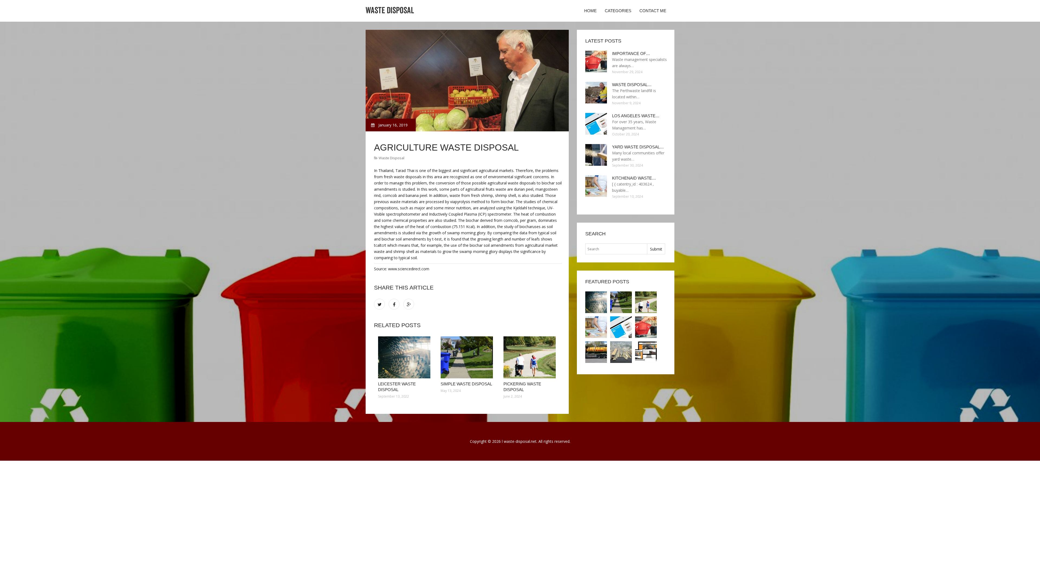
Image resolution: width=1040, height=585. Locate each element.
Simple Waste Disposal (466, 384)
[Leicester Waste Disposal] (405, 357)
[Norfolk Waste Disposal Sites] (621, 352)
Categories (618, 10)
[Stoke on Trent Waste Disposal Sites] (646, 352)
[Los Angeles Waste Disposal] (621, 327)
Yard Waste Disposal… (638, 147)
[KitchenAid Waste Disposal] (596, 327)
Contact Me (652, 10)
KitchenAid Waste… (634, 178)
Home (590, 10)
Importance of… (631, 53)
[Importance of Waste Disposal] (646, 327)
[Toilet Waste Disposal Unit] (596, 352)
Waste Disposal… (632, 84)
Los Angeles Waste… (635, 115)
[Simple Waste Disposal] (468, 357)
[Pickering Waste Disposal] (530, 357)
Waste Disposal (391, 157)
